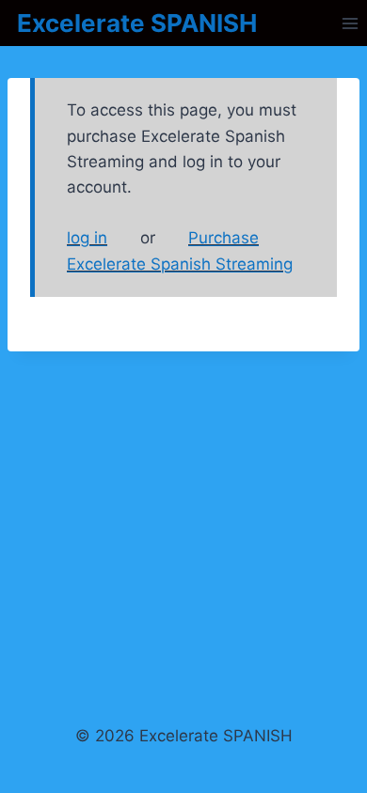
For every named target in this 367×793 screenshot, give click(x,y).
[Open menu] (349, 23)
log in (87, 237)
